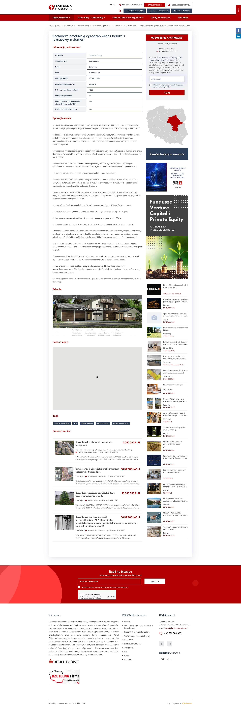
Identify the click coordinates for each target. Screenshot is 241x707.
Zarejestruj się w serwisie (167, 154)
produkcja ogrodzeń (62, 423)
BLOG (238, 10)
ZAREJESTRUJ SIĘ (155, 5)
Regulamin (128, 640)
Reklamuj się (166, 659)
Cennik (127, 621)
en (111, 5)
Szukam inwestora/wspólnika (127, 17)
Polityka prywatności (132, 644)
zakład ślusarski (103, 423)
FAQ (126, 651)
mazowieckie (94, 61)
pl (114, 5)
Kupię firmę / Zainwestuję (91, 17)
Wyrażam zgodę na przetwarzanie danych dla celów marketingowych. (168, 86)
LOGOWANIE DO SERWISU (181, 5)
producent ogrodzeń (120, 423)
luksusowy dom (87, 423)
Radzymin (93, 67)
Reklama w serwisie (182, 11)
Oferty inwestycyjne (160, 17)
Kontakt (127, 659)
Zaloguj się (128, 647)
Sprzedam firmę (61, 17)
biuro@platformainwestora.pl (176, 628)
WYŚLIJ (155, 581)
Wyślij (167, 92)
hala (75, 423)
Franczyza (183, 17)
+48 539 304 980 (136, 5)
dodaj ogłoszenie (160, 11)
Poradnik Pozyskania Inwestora (136, 632)
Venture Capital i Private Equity (137, 636)
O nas (126, 655)
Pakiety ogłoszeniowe (135, 11)
